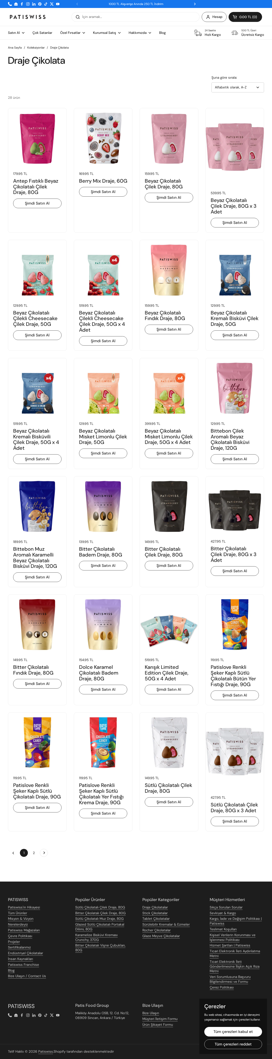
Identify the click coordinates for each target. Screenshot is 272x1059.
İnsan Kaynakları (20, 959)
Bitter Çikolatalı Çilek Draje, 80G (100, 913)
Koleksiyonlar (36, 48)
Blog (11, 970)
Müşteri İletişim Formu (160, 1019)
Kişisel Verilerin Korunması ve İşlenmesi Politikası (232, 937)
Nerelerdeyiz (18, 924)
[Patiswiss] (27, 17)
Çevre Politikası (20, 936)
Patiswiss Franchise (23, 964)
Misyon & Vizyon (20, 918)
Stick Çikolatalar (155, 913)
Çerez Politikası (222, 987)
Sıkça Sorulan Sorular (226, 907)
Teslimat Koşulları (223, 929)
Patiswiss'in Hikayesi (24, 907)
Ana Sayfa (15, 48)
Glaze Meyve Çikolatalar (161, 936)
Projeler (14, 941)
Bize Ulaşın (150, 1013)
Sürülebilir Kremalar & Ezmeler (166, 924)
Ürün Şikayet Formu (157, 1024)
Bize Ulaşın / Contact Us (27, 976)
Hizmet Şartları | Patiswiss (230, 945)
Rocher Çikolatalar (156, 930)
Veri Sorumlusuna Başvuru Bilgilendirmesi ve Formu (230, 979)
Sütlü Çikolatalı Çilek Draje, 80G (100, 907)
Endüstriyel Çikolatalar (25, 953)
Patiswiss (45, 1051)
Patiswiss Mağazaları (24, 930)
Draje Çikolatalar (155, 907)
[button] (245, 17)
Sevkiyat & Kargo (223, 913)
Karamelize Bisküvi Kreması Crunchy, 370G (96, 937)
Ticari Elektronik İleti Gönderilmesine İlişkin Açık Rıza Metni (234, 966)
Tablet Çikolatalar (156, 918)
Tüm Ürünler (17, 913)
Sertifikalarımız (19, 947)
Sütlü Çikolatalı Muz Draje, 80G (99, 918)
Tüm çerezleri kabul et (233, 1031)
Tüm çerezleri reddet (233, 1044)
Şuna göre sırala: (224, 77)
